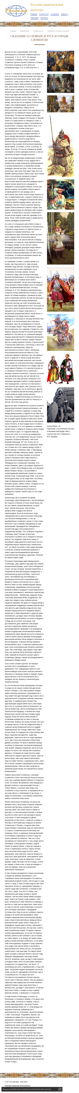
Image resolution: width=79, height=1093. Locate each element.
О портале (54, 14)
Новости (64, 14)
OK (60, 1089)
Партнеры (34, 18)
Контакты (44, 18)
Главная (33, 14)
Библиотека (44, 14)
